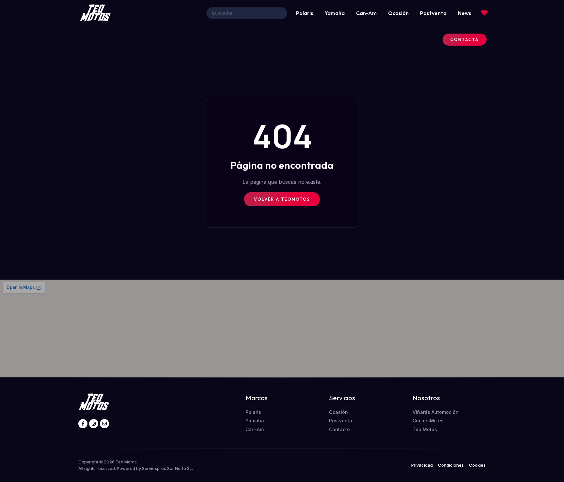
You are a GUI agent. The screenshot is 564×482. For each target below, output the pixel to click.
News (464, 13)
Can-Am (366, 13)
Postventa (433, 13)
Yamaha (335, 13)
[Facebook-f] (82, 423)
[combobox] (246, 13)
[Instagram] (93, 423)
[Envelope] (104, 423)
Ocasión (398, 13)
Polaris (304, 13)
